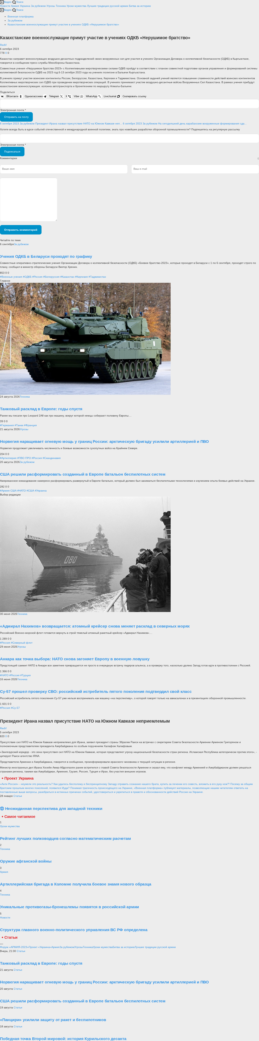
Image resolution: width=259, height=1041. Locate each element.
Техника (61, 5)
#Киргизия (81, 276)
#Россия (37, 276)
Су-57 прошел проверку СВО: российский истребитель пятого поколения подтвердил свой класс (96, 691)
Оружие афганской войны (25, 861)
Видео (8, 1)
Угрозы (50, 5)
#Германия (7, 425)
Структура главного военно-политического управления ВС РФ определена (74, 930)
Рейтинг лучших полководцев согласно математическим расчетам (65, 838)
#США (30, 490)
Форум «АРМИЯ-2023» (14, 947)
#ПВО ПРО (24, 458)
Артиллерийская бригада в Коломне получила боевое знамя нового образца (75, 884)
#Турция (25, 675)
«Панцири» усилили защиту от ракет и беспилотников (53, 1020)
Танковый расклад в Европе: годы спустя (41, 409)
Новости (5, 5)
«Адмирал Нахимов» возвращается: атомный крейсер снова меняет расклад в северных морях (95, 626)
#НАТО (21, 490)
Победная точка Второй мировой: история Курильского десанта (63, 1038)
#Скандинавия (52, 458)
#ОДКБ (27, 276)
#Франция (30, 425)
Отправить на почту (16, 116)
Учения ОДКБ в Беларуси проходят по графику (46, 256)
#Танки (19, 425)
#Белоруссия (51, 276)
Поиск (19, 1)
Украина (25, 5)
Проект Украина (19, 778)
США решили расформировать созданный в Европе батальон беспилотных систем (83, 474)
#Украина (41, 490)
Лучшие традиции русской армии (107, 5)
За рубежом (38, 5)
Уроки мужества (76, 5)
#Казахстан (67, 276)
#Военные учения (11, 276)
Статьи (17, 795)
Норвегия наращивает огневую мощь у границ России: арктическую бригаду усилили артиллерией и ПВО (104, 441)
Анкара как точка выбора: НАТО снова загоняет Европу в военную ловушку (75, 659)
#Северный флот (21, 642)
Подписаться (12, 151)
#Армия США (8, 490)
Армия (15, 5)
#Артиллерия (8, 458)
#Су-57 (15, 707)
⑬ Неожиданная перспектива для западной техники (51, 808)
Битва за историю (124, 947)
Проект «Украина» (40, 947)
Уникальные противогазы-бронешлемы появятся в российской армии (69, 907)
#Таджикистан (97, 276)
